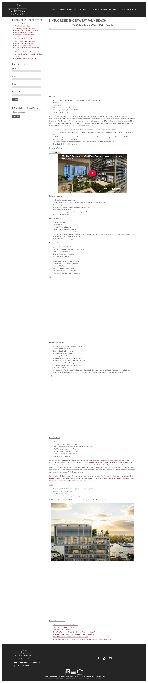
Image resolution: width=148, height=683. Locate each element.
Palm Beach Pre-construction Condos (26, 58)
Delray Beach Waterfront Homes (25, 41)
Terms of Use (73, 678)
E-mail (15, 76)
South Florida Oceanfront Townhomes (27, 30)
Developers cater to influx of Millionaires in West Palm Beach (73, 634)
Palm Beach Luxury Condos (23, 26)
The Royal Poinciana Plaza (115, 462)
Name (15, 68)
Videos (130, 9)
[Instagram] (110, 658)
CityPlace (63, 462)
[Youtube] (104, 658)
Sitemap (49, 678)
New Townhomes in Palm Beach (25, 32)
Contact (121, 9)
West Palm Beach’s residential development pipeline (70, 637)
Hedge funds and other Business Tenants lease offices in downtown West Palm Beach (82, 639)
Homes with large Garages (23, 45)
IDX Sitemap (56, 678)
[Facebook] (98, 658)
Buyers (104, 9)
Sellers (112, 9)
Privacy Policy (82, 678)
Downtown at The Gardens (73, 465)
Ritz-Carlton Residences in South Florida (27, 52)
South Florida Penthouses (23, 24)
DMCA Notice (97, 678)
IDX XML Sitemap (64, 678)
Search (95, 9)
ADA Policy (89, 678)
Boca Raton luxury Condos (23, 37)
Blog (137, 9)
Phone (14, 84)
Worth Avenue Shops (96, 462)
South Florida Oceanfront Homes (25, 39)
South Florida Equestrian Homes (25, 43)
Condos (61, 9)
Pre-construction (82, 9)
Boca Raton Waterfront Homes (24, 34)
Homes (69, 9)
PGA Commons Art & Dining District (95, 465)
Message (16, 92)
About (53, 9)
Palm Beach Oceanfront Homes (25, 28)
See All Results (55, 152)
